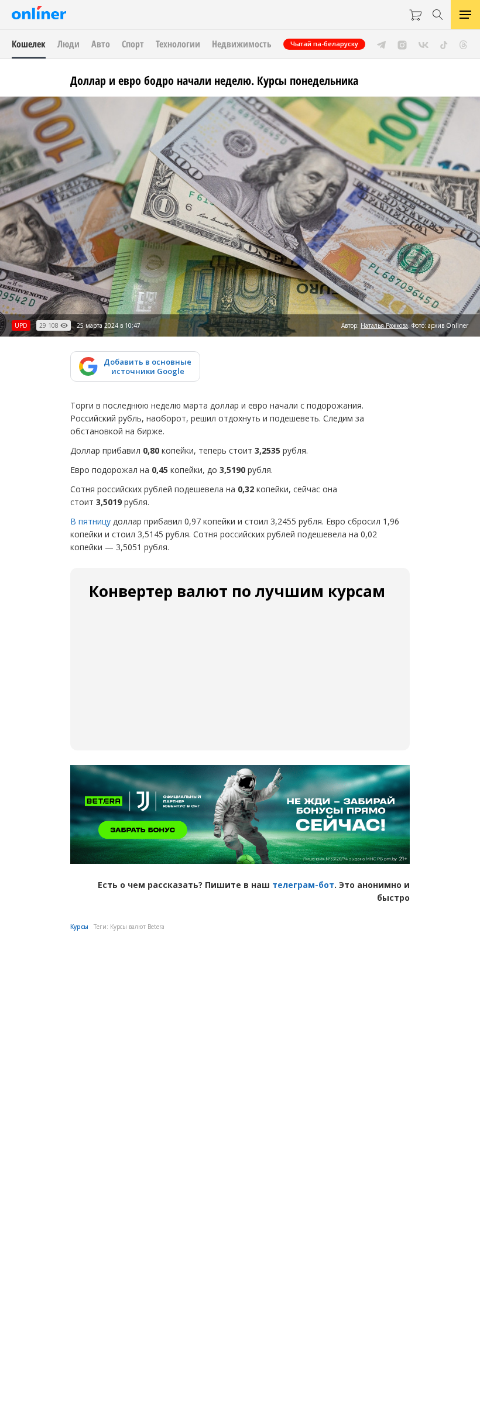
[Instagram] (402, 44)
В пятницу (90, 521)
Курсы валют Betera (137, 926)
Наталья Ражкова (384, 325)
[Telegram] (381, 44)
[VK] (423, 44)
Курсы (79, 926)
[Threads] (463, 44)
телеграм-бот (303, 884)
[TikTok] (444, 44)
